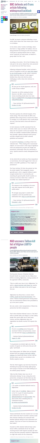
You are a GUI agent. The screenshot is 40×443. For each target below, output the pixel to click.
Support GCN (25, 1)
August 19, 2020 (16, 338)
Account (36, 1)
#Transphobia (21, 232)
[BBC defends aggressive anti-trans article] (24, 26)
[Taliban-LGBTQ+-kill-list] (24, 264)
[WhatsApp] (4, 19)
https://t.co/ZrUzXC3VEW (28, 196)
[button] (38, 11)
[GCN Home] (3, 1)
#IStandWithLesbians (17, 100)
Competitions (29, 1)
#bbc (12, 232)
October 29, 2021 (16, 105)
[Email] (2, 17)
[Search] (39, 1)
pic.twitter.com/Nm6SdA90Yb (20, 402)
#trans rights (16, 232)
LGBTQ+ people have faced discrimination (21, 297)
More (32, 1)
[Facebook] (6, 17)
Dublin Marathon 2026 (12, 1)
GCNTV (18, 1)
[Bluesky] (2, 22)
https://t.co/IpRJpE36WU (18, 98)
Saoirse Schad (25, 255)
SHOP (16, 1)
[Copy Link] (4, 17)
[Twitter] (2, 19)
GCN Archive (21, 1)
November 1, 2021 (16, 202)
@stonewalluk (28, 397)
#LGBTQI (20, 329)
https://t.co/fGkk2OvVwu (29, 333)
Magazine (7, 1)
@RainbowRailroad (17, 397)
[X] (6, 19)
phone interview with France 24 (23, 285)
